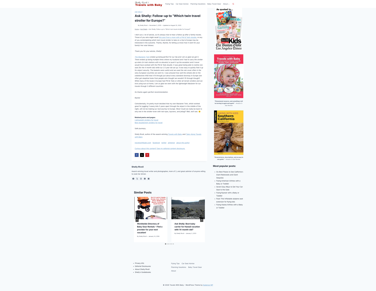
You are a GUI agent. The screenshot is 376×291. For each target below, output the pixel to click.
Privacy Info (139, 263)
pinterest (171, 143)
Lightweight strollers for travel (146, 120)
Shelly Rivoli (143, 25)
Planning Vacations (197, 4)
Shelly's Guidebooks (143, 272)
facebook (156, 143)
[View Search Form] (233, 4)
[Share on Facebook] (137, 155)
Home (137, 29)
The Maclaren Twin (142, 57)
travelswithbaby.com (143, 143)
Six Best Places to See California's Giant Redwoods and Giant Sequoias (229, 175)
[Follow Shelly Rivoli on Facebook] (133, 178)
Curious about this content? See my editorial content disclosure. (160, 149)
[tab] (165, 243)
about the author (183, 143)
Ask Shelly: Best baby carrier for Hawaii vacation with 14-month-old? (187, 227)
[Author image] (136, 25)
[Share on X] (142, 155)
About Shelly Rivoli (142, 269)
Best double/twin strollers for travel (148, 123)
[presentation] (150, 208)
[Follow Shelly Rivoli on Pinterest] (148, 178)
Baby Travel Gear (214, 4)
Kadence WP (208, 285)
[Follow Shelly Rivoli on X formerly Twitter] (137, 178)
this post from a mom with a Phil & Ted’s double (177, 37)
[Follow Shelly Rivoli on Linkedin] (144, 178)
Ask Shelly (139, 12)
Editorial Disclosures (143, 266)
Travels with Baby (175, 134)
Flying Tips (169, 4)
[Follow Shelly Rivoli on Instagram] (141, 178)
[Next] (201, 219)
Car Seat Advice (182, 4)
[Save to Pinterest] (147, 155)
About (173, 271)
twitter (163, 143)
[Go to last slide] (137, 219)
